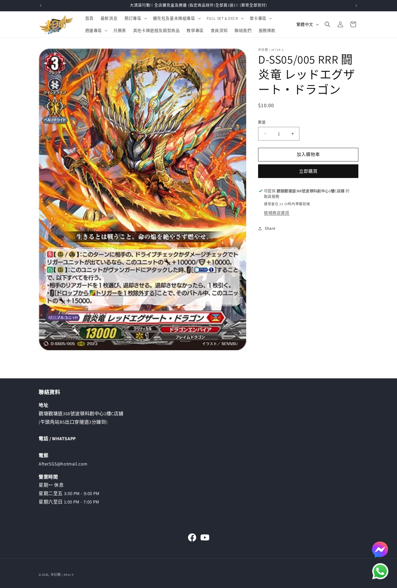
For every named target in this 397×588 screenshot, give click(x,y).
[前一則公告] (40, 5)
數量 (262, 122)
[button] (135, 18)
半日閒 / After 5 (62, 575)
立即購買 (308, 171)
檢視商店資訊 (276, 212)
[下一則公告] (356, 5)
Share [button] (270, 228)
